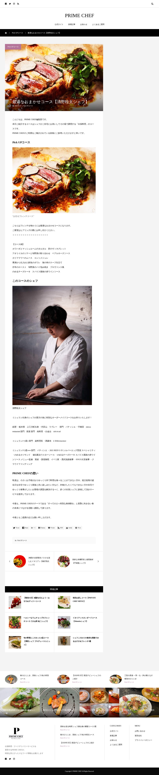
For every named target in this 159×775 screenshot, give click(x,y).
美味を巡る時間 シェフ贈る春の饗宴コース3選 (78, 726)
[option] (27, 679)
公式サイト (59, 24)
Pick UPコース (13, 47)
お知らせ (83, 24)
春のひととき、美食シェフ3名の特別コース (77, 735)
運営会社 (138, 736)
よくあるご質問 (98, 24)
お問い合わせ (140, 731)
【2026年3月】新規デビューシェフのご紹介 (77, 743)
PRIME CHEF (79, 15)
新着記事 (71, 24)
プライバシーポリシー (143, 740)
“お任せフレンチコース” (23, 216)
